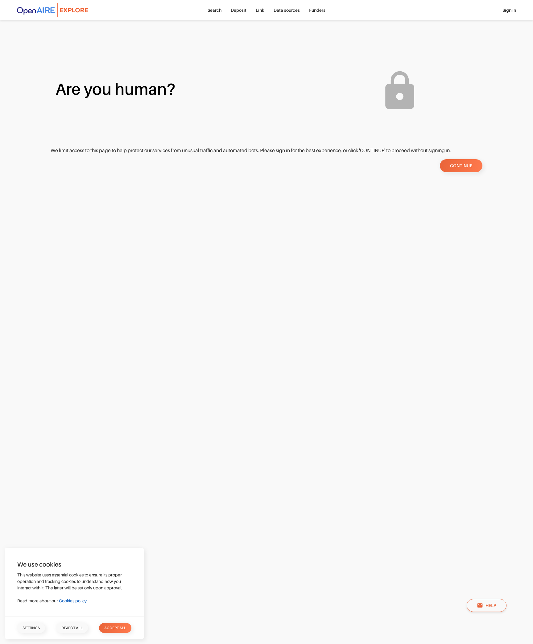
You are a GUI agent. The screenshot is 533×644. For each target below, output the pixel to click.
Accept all (115, 628)
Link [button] (260, 10)
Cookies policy (73, 600)
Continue (461, 165)
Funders (317, 10)
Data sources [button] (287, 10)
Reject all (72, 628)
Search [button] (214, 10)
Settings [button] (31, 628)
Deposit (238, 10)
